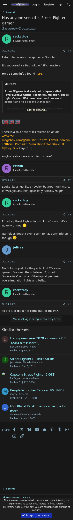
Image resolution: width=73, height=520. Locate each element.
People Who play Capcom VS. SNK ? (37, 390)
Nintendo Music (31, 378)
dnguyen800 (17, 414)
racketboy (11, 28)
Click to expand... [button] (37, 109)
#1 (69, 50)
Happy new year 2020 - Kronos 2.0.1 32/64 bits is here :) (38, 340)
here (39, 73)
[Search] (68, 4)
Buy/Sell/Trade (33, 414)
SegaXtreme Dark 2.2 (17, 497)
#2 (69, 180)
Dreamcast (38, 362)
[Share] (64, 51)
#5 (69, 304)
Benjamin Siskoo (19, 346)
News (33, 346)
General (23, 394)
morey (13, 394)
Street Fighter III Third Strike (32, 358)
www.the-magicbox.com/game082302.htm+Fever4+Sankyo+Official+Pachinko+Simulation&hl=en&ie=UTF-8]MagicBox (36, 142)
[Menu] (5, 4)
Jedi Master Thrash (20, 362)
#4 (69, 261)
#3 (69, 214)
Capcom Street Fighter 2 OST (32, 374)
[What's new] (60, 4)
